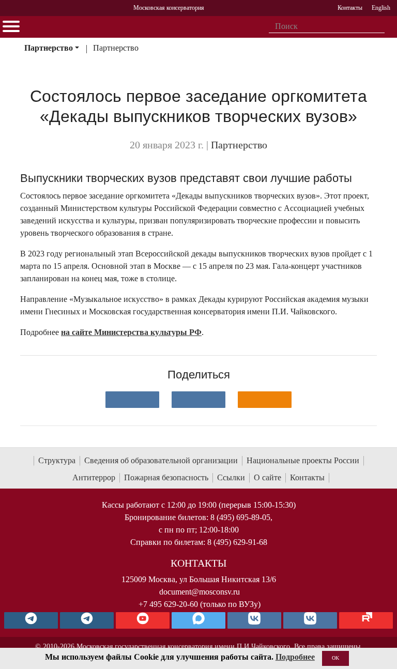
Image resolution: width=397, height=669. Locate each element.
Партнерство (48, 47)
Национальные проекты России (303, 460)
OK (335, 658)
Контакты (307, 477)
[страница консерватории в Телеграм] (31, 620)
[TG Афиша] (87, 620)
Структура (56, 460)
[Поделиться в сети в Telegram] (198, 399)
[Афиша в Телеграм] (366, 620)
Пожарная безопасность (166, 477)
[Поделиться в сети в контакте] (132, 399)
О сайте (267, 477)
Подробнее (295, 656)
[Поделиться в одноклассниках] (265, 399)
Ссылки (231, 477)
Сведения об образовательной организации (161, 460)
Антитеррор (93, 477)
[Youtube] (143, 620)
